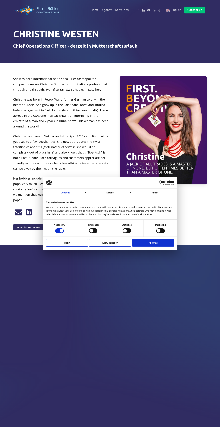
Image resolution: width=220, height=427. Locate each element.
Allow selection (110, 242)
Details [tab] (110, 192)
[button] (28, 227)
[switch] (93, 230)
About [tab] (155, 192)
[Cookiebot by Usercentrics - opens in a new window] (161, 182)
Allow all (153, 242)
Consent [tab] (65, 192)
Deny (67, 242)
